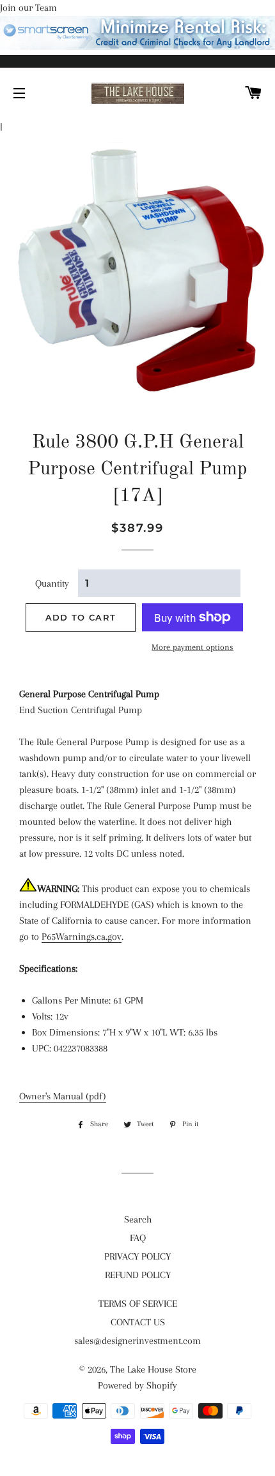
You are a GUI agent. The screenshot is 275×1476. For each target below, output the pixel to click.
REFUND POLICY (138, 1275)
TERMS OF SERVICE (137, 1303)
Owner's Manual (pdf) (62, 1096)
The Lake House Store (153, 1369)
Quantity (52, 583)
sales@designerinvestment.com (137, 1340)
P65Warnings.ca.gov (82, 936)
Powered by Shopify (137, 1385)
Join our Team (28, 7)
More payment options (192, 647)
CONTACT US (138, 1322)
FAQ (138, 1238)
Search (138, 1219)
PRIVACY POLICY (137, 1256)
